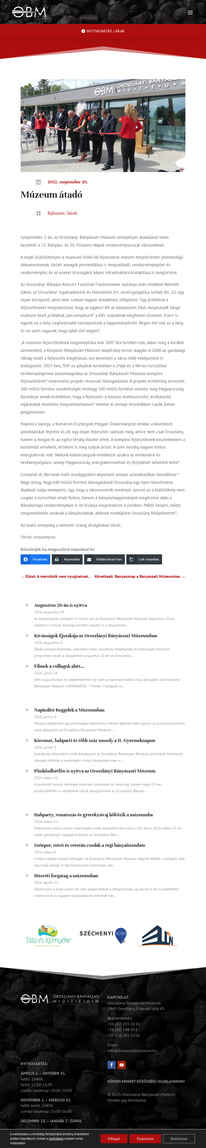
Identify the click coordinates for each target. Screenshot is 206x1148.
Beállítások (179, 1138)
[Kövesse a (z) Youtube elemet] (122, 1065)
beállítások (56, 1138)
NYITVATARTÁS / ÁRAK (105, 30)
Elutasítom (145, 1138)
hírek (72, 213)
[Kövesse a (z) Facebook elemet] (112, 1065)
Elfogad (114, 1138)
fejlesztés (56, 213)
